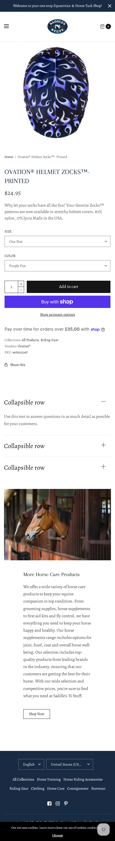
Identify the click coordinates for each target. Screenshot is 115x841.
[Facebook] (49, 803)
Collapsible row (24, 402)
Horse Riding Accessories (83, 779)
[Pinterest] (65, 803)
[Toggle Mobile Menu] (10, 26)
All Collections (23, 779)
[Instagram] (57, 803)
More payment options (57, 314)
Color (10, 255)
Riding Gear (49, 340)
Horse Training (49, 779)
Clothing (37, 788)
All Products (30, 340)
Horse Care (55, 788)
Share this (17, 364)
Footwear (98, 788)
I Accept (57, 835)
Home (9, 157)
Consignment (78, 788)
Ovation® (24, 346)
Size (8, 231)
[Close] (109, 6)
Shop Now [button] (36, 713)
